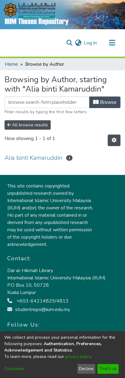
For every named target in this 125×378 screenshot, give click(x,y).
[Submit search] (69, 43)
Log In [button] (90, 43)
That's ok (108, 369)
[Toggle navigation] (111, 43)
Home (11, 64)
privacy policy (78, 356)
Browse (108, 102)
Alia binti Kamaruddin (33, 158)
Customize (14, 369)
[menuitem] (78, 43)
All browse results (29, 125)
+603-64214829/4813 (42, 301)
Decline (86, 369)
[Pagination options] (114, 140)
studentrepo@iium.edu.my (42, 309)
